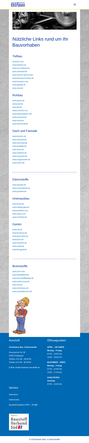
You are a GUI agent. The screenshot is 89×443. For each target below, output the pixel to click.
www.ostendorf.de (19, 71)
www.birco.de (18, 62)
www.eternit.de (18, 163)
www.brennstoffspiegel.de (23, 278)
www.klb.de (17, 107)
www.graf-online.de (20, 236)
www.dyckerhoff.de (20, 124)
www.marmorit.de (19, 117)
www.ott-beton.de (19, 243)
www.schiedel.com (20, 110)
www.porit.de (17, 104)
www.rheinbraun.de (20, 288)
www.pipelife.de (18, 85)
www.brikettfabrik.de (20, 275)
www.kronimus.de (19, 233)
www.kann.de (18, 239)
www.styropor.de (19, 185)
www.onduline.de (19, 153)
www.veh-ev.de (18, 271)
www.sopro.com (18, 214)
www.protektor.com (20, 211)
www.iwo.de (17, 285)
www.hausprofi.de (19, 156)
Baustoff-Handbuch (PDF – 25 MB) (23, 405)
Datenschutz (14, 400)
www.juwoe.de (18, 101)
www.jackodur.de (19, 191)
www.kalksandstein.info (22, 114)
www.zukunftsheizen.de (22, 291)
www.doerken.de (19, 65)
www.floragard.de (19, 250)
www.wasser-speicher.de (22, 75)
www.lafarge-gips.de (20, 207)
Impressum (13, 394)
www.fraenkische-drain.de (23, 78)
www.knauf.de (18, 204)
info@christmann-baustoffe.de (27, 367)
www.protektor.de (19, 146)
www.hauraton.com (20, 82)
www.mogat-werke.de (21, 160)
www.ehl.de (17, 230)
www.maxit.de (18, 121)
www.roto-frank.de (19, 143)
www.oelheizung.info (21, 281)
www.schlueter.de (19, 217)
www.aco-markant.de (21, 68)
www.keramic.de (19, 136)
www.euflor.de (18, 246)
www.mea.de (17, 88)
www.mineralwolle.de (21, 188)
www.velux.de (18, 149)
